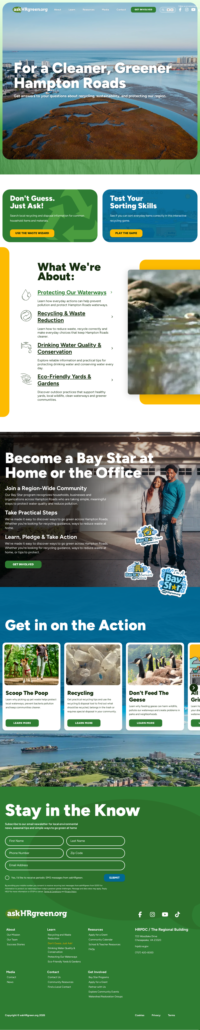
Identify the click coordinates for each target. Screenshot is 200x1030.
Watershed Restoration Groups (105, 996)
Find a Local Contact (59, 986)
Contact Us (54, 977)
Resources (88, 9)
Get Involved (143, 9)
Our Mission (13, 934)
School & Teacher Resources (104, 944)
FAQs (92, 949)
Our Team (12, 939)
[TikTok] (177, 915)
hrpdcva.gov (141, 946)
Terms (171, 1015)
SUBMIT (114, 877)
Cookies (139, 1015)
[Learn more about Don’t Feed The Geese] (155, 665)
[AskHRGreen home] (32, 10)
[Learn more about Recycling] (93, 665)
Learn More (22, 723)
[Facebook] (180, 9)
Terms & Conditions (52, 892)
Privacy (156, 1015)
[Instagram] (187, 9)
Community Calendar (100, 939)
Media (105, 9)
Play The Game (126, 233)
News (10, 982)
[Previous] (6, 687)
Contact (121, 9)
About (57, 9)
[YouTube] (193, 9)
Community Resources (60, 982)
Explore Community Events (104, 991)
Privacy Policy (70, 892)
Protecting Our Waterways (62, 956)
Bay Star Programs (99, 977)
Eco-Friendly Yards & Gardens (64, 961)
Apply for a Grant (98, 934)
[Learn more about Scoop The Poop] (31, 665)
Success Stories (16, 944)
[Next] (193, 687)
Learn (72, 9)
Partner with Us (97, 986)
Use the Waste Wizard (32, 233)
